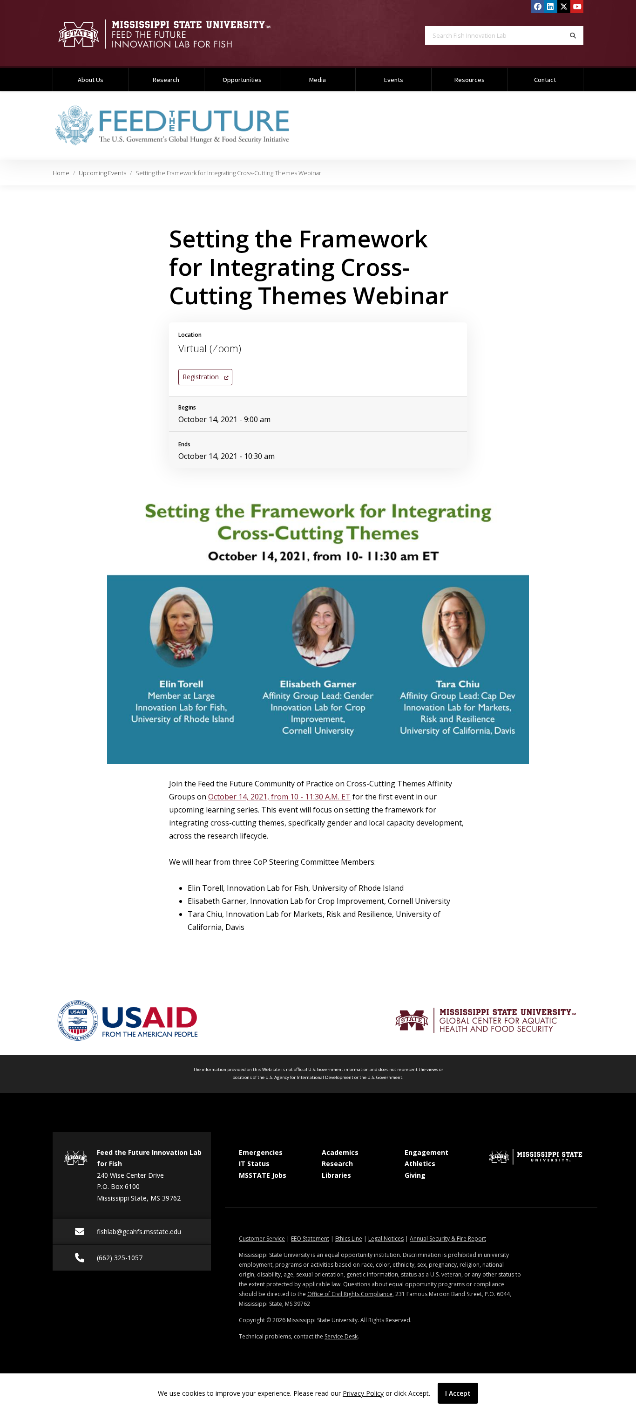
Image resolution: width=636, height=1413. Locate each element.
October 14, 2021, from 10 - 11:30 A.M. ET (279, 797)
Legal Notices (386, 1238)
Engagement (426, 1152)
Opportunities (242, 79)
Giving (415, 1175)
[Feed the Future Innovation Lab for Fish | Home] (178, 34)
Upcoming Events (102, 173)
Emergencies (261, 1152)
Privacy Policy (363, 1393)
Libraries (336, 1175)
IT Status (254, 1163)
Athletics (420, 1163)
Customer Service (262, 1238)
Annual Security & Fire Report (448, 1238)
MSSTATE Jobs (262, 1175)
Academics (340, 1152)
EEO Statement (310, 1238)
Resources (469, 79)
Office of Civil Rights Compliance (349, 1294)
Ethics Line (348, 1238)
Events (393, 79)
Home (61, 173)
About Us (90, 79)
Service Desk (341, 1336)
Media (317, 79)
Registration (205, 376)
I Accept (458, 1393)
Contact (545, 79)
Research (166, 79)
